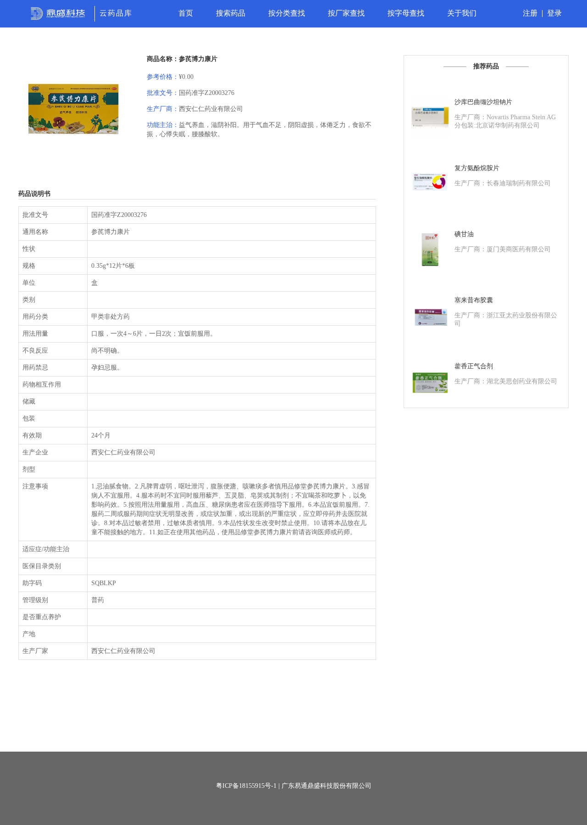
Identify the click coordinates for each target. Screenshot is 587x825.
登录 (554, 13)
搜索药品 (230, 13)
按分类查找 (286, 13)
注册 (530, 13)
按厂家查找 (346, 13)
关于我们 (461, 13)
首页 (185, 13)
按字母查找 (406, 13)
